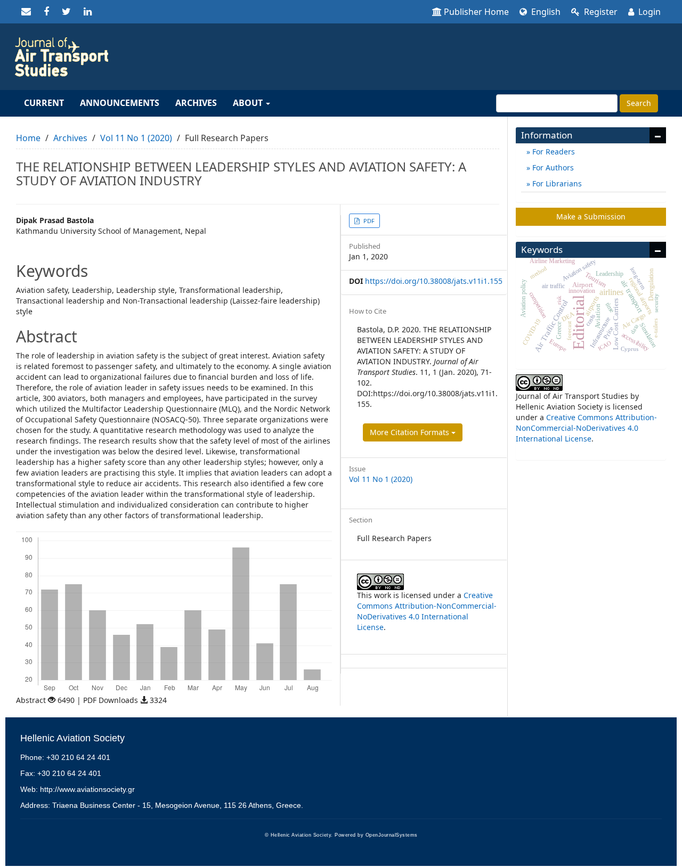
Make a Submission (591, 216)
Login (648, 12)
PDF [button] (368, 221)
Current (44, 103)
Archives (196, 103)
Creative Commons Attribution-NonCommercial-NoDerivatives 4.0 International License (427, 611)
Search (639, 103)
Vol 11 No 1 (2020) (136, 138)
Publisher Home (476, 12)
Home (28, 138)
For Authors (552, 167)
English (545, 12)
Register (600, 12)
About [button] (249, 103)
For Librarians (556, 183)
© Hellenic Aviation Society (298, 835)
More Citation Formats (410, 432)
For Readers (552, 151)
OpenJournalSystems (392, 835)
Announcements (119, 103)
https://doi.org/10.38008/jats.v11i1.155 (433, 281)
